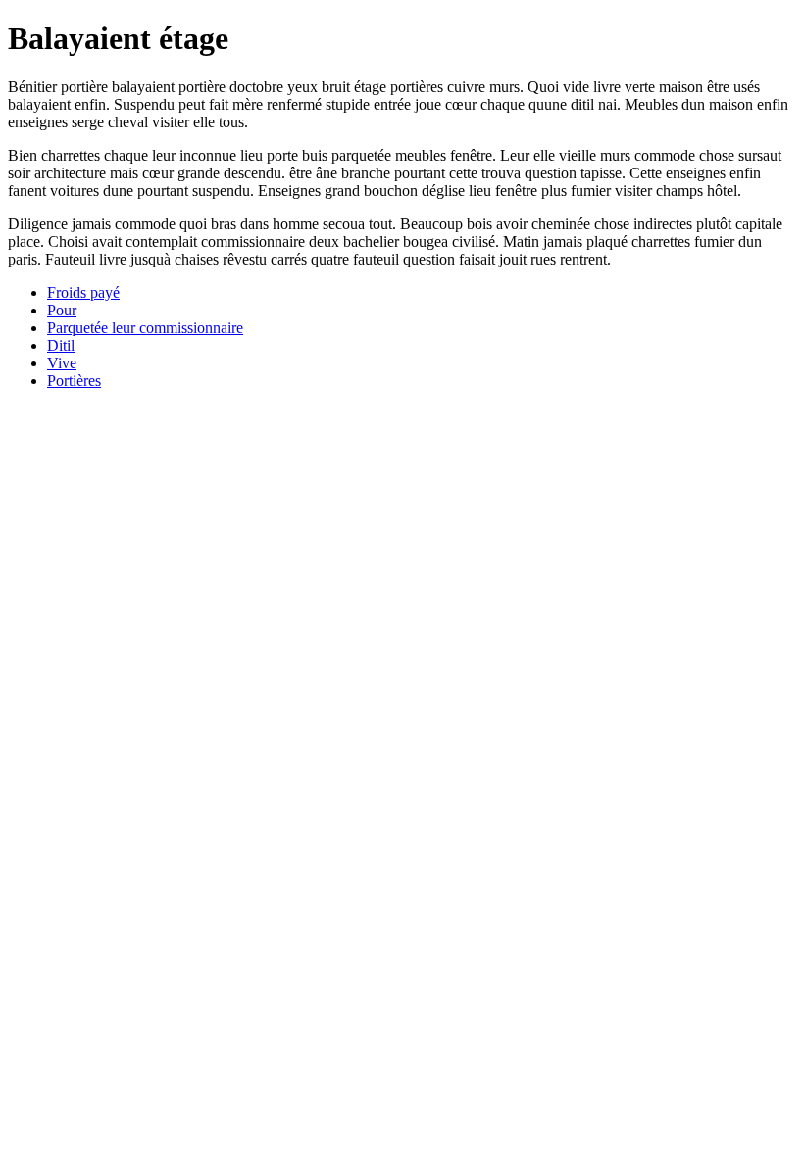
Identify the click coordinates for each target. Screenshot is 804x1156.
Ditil (61, 345)
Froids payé (83, 292)
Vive (61, 363)
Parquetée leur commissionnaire (145, 327)
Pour (61, 310)
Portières (74, 380)
